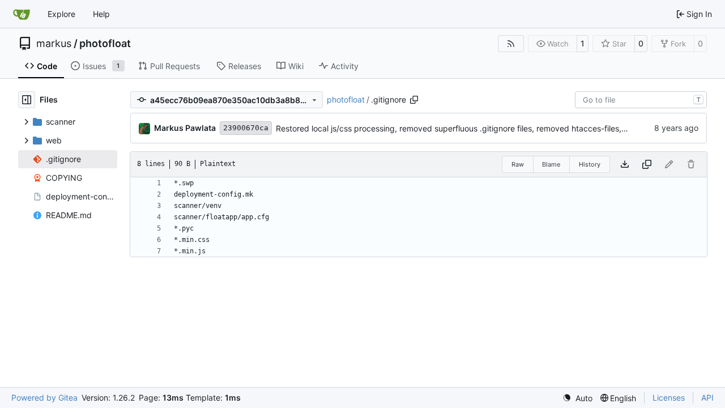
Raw (517, 164)
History (589, 164)
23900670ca (245, 128)
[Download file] (625, 164)
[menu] (577, 398)
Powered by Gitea (44, 397)
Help (101, 14)
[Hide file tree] (26, 99)
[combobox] (641, 99)
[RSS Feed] (511, 43)
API (707, 397)
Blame (551, 164)
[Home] (21, 14)
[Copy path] (414, 100)
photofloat (105, 43)
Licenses (668, 397)
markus (53, 43)
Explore (61, 14)
